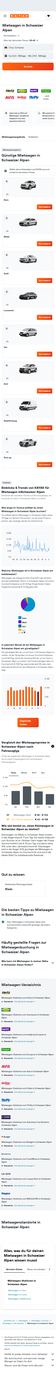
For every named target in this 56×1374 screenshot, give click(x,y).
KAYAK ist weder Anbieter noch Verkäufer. (26, 1354)
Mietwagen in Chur (17, 1290)
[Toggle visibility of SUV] (22, 626)
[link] (28, 722)
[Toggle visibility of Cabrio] (23, 634)
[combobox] (11, 35)
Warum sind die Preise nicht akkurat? (23, 1365)
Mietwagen (23, 1321)
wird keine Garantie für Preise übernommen (22, 1345)
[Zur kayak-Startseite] (19, 16)
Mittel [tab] (24, 772)
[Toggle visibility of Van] (21, 630)
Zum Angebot (44, 207)
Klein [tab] (13, 772)
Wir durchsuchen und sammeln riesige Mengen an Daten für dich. (24, 1360)
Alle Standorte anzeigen (23, 1001)
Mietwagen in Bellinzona (19, 1298)
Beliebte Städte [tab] (14, 1269)
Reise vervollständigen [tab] (39, 1269)
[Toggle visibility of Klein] (22, 618)
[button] (5, 16)
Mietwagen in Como (17, 1294)
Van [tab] (43, 772)
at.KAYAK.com (9, 1321)
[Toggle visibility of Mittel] (22, 622)
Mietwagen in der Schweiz (13, 1323)
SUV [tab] (34, 772)
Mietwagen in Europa (40, 1321)
